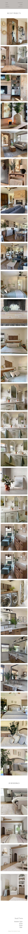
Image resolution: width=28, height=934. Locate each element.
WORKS (21, 4)
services (7, 6)
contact (20, 6)
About (6, 4)
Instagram (16, 921)
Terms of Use (20, 922)
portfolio (20, 2)
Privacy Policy (20, 926)
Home (6, 2)
